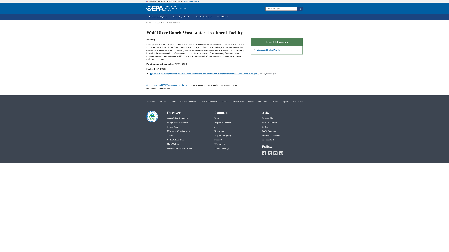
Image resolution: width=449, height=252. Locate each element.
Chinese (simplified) (188, 101)
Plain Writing (173, 144)
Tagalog (285, 101)
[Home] (166, 8)
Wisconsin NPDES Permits (268, 50)
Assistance (150, 101)
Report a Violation (202, 17)
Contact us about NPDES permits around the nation (168, 85)
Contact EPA (268, 118)
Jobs (216, 127)
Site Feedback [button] (268, 140)
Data (216, 118)
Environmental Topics (157, 17)
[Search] (300, 9)
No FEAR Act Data (175, 140)
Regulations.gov (221, 135)
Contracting (172, 127)
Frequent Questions (271, 135)
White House (220, 148)
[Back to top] (442, 246)
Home (148, 23)
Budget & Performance (177, 122)
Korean (251, 101)
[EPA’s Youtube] (275, 153)
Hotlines (265, 127)
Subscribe (218, 140)
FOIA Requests (269, 131)
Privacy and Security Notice (179, 148)
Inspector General (222, 122)
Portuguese (262, 101)
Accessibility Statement (177, 118)
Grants (170, 135)
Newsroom (219, 131)
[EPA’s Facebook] (264, 153)
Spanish (163, 101)
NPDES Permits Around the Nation (167, 23)
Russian (275, 101)
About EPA (221, 17)
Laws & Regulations (180, 17)
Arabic (173, 101)
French (224, 101)
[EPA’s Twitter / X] (270, 153)
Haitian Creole (238, 101)
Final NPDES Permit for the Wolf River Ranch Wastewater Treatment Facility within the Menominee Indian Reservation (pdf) (205, 74)
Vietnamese (298, 101)
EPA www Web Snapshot (178, 131)
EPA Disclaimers (269, 122)
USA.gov (218, 144)
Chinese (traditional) (209, 101)
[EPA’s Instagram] (281, 153)
